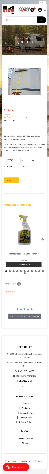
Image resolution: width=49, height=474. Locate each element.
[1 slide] (6, 271)
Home (18, 38)
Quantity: (8, 159)
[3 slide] (14, 271)
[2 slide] (10, 271)
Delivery (26, 408)
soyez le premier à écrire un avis (24, 316)
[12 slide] (25, 273)
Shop (7, 461)
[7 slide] (28, 271)
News (14, 461)
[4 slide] (17, 271)
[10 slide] (39, 271)
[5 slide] (21, 271)
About (26, 403)
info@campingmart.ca (26, 375)
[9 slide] (36, 271)
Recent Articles (26, 438)
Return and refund (26, 413)
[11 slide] (43, 271)
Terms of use (26, 417)
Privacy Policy (26, 422)
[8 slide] (32, 271)
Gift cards (37, 461)
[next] (42, 239)
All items (26, 443)
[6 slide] (25, 271)
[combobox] (24, 19)
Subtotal (8, 166)
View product (24, 265)
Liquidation (25, 461)
